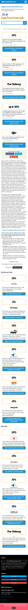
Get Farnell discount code (14, 393)
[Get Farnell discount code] (14, 384)
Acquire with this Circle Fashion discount (14, 522)
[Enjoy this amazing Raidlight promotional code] (14, 486)
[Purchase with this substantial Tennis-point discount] (14, 407)
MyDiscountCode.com (8, 2)
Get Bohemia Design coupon (14, 546)
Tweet (19, 154)
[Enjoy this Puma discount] (14, 332)
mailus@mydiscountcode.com (14, 561)
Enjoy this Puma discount (14, 341)
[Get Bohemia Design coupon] (14, 536)
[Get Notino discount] (14, 284)
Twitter (14, 576)
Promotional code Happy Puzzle (16, 122)
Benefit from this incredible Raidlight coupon (14, 368)
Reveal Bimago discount (14, 317)
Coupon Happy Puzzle (16, 97)
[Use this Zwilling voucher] (14, 438)
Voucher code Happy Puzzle (16, 73)
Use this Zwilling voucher (14, 448)
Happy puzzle (17, 267)
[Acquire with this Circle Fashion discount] (14, 512)
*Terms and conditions (6, 596)
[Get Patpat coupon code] (14, 462)
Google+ (14, 156)
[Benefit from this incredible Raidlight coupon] (14, 355)
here (2, 605)
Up (4, 600)
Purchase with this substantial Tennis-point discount (14, 420)
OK (14, 608)
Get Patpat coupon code (14, 471)
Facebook (10, 154)
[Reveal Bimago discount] (14, 308)
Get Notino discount (14, 294)
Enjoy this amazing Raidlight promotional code (14, 497)
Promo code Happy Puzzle (16, 49)
